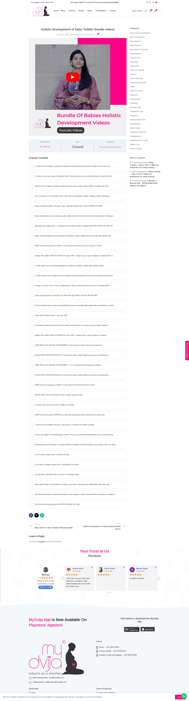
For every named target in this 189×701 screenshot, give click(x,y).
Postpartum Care (136, 111)
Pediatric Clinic (135, 107)
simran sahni (75, 568)
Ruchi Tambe (106, 568)
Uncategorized (135, 136)
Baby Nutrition (135, 41)
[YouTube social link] (156, 2)
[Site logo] (41, 11)
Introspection (135, 99)
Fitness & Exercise (137, 70)
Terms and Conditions (106, 693)
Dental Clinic (134, 66)
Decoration (134, 62)
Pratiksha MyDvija (75, 35)
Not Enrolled (45, 146)
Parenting (133, 103)
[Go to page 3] (113, 592)
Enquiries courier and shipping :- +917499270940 (118, 655)
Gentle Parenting (136, 78)
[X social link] (150, 2)
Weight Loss (135, 144)
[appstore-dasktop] (148, 629)
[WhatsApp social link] (42, 515)
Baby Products (135, 45)
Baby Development (137, 37)
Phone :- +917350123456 (109, 647)
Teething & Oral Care (138, 132)
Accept (180, 697)
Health (132, 87)
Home (33, 693)
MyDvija (45, 575)
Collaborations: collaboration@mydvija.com (49, 682)
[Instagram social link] (153, 2)
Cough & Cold (135, 58)
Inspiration (134, 95)
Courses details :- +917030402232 (112, 651)
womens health (136, 149)
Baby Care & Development (140, 33)
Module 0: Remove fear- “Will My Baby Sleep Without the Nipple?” (143, 183)
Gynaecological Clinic (138, 83)
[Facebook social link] (147, 2)
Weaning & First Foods (139, 140)
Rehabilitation (135, 124)
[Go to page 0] (108, 592)
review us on (44, 587)
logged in (42, 542)
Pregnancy (134, 116)
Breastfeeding (135, 54)
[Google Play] (131, 629)
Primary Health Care (138, 120)
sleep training (135, 128)
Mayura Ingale (139, 568)
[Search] (146, 11)
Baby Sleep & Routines (139, 49)
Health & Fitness (136, 91)
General (133, 74)
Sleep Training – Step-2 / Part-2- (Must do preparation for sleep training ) (144, 165)
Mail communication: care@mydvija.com (48, 678)
